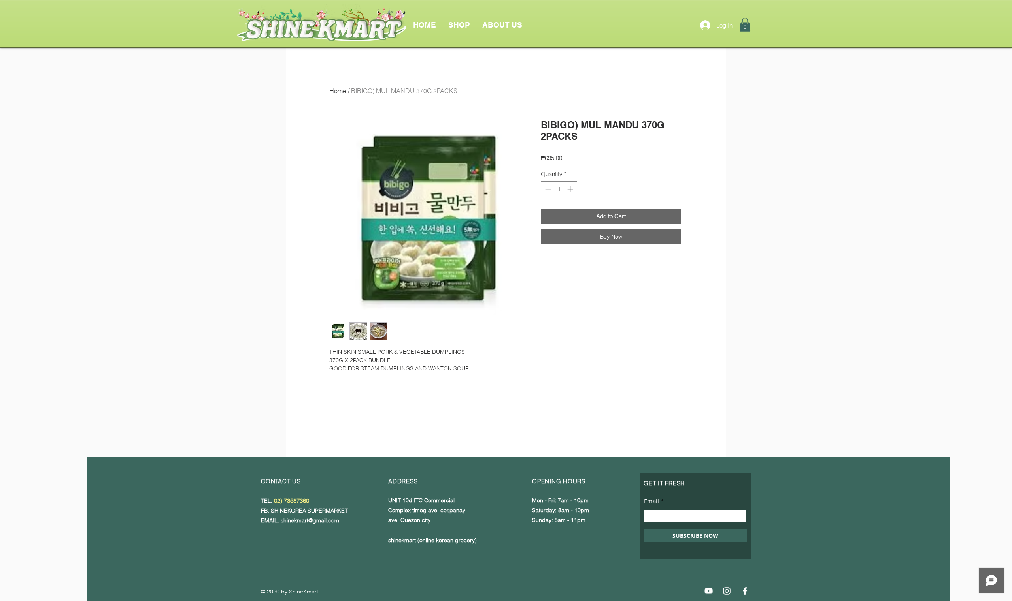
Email (651, 501)
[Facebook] (745, 591)
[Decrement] (547, 189)
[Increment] (571, 189)
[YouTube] (709, 591)
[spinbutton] (559, 189)
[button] (745, 25)
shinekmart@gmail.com (310, 520)
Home (337, 91)
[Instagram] (727, 591)
